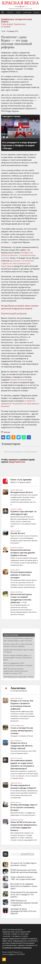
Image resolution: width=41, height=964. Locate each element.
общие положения (19, 379)
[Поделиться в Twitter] (19, 437)
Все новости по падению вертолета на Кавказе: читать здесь (23, 886)
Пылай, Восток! (17, 533)
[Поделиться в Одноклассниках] (13, 437)
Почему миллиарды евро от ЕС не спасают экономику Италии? (23, 807)
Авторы (36, 12)
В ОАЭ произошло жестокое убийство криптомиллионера (23, 871)
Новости (10, 12)
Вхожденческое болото (21, 492)
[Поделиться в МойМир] (29, 437)
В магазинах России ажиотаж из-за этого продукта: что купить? (23, 894)
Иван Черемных (16, 741)
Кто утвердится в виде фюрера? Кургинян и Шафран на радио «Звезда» (19, 145)
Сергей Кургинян (16, 490)
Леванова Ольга (16, 783)
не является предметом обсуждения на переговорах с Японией (20, 403)
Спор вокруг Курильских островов (13, 25)
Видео (18, 12)
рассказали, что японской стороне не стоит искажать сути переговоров (17, 263)
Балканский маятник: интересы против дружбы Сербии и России (22, 553)
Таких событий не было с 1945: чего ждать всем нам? (23, 878)
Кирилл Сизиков (16, 758)
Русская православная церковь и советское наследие (21, 575)
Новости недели (16, 509)
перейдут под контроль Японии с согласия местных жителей (18, 255)
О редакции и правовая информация (17, 947)
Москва (7, 432)
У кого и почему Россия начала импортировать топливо (21, 731)
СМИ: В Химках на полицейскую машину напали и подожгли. (24, 902)
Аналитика (27, 12)
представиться (17, 462)
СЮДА (11, 954)
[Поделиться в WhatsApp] (24, 437)
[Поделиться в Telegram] (8, 437)
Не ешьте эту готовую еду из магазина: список (23, 864)
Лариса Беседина (16, 592)
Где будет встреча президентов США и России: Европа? (23, 911)
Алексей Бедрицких (17, 726)
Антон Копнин (15, 802)
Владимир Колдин (16, 548)
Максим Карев (15, 531)
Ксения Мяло (15, 570)
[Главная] (20, 5)
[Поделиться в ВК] (3, 437)
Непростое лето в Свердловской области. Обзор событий (21, 746)
